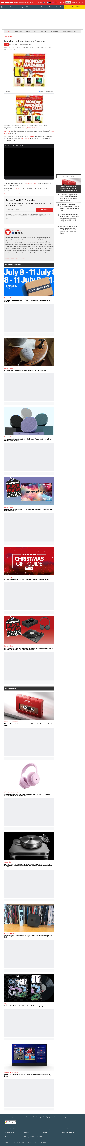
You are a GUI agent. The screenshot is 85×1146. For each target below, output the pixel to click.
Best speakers (54, 31)
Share (8, 91)
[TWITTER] (16, 233)
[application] (29, 162)
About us (26, 1132)
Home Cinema (49, 7)
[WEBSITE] (19, 233)
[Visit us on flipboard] (58, 2)
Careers (7, 1136)
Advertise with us (9, 1132)
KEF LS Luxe (18, 31)
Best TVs (43, 31)
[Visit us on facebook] (48, 2)
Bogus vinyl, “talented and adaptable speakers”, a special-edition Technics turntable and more (69, 207)
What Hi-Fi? (14, 44)
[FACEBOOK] (13, 233)
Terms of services (25, 214)
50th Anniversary (31, 31)
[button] (83, 2)
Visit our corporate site (64, 1117)
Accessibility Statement (67, 1132)
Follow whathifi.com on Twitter (13, 194)
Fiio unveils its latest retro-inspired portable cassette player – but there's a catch (68, 188)
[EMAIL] (22, 233)
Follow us (42, 91)
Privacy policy (46, 1129)
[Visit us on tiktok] (61, 2)
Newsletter (50, 91)
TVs (42, 7)
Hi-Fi (27, 7)
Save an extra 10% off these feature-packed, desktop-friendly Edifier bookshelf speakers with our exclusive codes (68, 230)
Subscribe (68, 2)
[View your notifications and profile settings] (80, 2)
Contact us (45, 1132)
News (6, 7)
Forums (67, 7)
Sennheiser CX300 (31, 183)
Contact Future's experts (30, 1129)
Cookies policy (65, 1129)
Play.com (17, 188)
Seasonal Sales (8, 36)
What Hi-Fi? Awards (78, 7)
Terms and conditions (11, 1129)
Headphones (35, 7)
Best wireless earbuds (69, 31)
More (57, 7)
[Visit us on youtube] (56, 2)
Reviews (12, 7)
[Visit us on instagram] (53, 2)
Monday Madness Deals (29, 128)
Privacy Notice (9, 215)
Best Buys (21, 7)
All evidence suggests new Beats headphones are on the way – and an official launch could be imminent (69, 197)
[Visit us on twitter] (50, 2)
